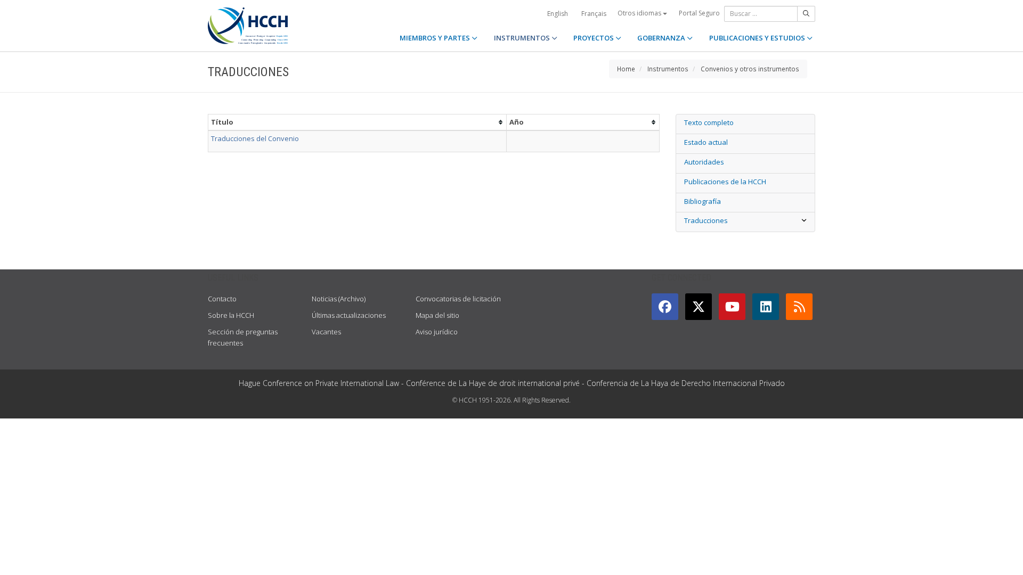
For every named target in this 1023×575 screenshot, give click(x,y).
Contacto (222, 298)
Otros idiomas (640, 13)
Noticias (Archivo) (339, 298)
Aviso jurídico (437, 331)
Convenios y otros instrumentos (750, 68)
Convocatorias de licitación (458, 298)
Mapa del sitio (437, 315)
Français (593, 13)
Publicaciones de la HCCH (725, 181)
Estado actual (706, 142)
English (557, 13)
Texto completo (709, 122)
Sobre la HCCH (231, 315)
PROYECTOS (594, 38)
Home (626, 68)
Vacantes (326, 331)
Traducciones (706, 220)
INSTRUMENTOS (522, 38)
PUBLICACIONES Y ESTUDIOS (758, 38)
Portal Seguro (699, 13)
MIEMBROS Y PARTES (436, 38)
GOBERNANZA (662, 38)
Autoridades (704, 162)
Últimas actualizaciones (349, 315)
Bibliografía (702, 201)
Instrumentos (667, 68)
